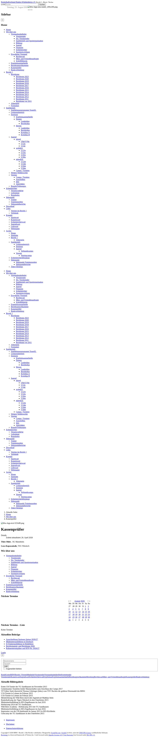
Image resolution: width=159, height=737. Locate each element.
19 (76, 614)
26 (76, 617)
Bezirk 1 (9, 72)
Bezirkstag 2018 (22, 83)
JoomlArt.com (55, 733)
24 (70, 617)
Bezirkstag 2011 (22, 99)
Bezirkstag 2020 (22, 79)
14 (83, 612)
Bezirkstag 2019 (22, 81)
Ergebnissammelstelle (19, 63)
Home (8, 30)
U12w (23, 150)
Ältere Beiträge (17, 267)
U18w (23, 157)
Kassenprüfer (16, 68)
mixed (18, 139)
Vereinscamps (26, 255)
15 (86, 612)
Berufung (90, 677)
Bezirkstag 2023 (22, 77)
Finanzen (19, 47)
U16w (23, 155)
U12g (23, 144)
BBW (12, 675)
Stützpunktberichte (18, 204)
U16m (23, 166)
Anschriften (20, 179)
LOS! (3, 4)
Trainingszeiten (17, 202)
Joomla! (64, 733)
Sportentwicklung (23, 52)
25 (73, 617)
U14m (23, 164)
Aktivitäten (20, 184)
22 (86, 614)
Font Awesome (68, 735)
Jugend (18, 45)
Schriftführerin (21, 61)
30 (89, 617)
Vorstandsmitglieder (18, 34)
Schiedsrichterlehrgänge (20, 258)
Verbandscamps (27, 251)
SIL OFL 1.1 (91, 735)
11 (73, 612)
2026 (83, 601)
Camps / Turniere (22, 170)
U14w (23, 153)
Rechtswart (20, 56)
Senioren (14, 115)
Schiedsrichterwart (18, 222)
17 (70, 614)
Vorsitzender (21, 36)
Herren (18, 126)
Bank (3, 675)
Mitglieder (31, 675)
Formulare (15, 106)
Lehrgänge (15, 193)
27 (79, 617)
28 (83, 617)
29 (86, 617)
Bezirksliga (25, 124)
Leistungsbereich (17, 112)
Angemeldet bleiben (13, 669)
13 (79, 612)
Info (17, 182)
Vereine (14, 175)
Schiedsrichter (21, 50)
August (77, 601)
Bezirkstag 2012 (22, 97)
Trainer (14, 200)
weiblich (19, 148)
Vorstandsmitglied (51, 675)
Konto (7, 675)
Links (8, 208)
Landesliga (25, 121)
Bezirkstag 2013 (22, 94)
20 (79, 614)
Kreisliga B (25, 135)
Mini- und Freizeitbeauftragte (27, 59)
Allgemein (15, 103)
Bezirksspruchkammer (19, 65)
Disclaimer (10, 724)
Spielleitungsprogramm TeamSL (23, 110)
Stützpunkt (10, 197)
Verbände (14, 213)
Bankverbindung (17, 70)
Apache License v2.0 (56, 735)
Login (3, 653)
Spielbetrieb (10, 108)
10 (70, 612)
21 (83, 614)
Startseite (14, 235)
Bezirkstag (15, 74)
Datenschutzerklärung (14, 728)
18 (73, 614)
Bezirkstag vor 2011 (24, 101)
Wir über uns (11, 32)
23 (89, 614)
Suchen (42, 4)
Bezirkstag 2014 (22, 92)
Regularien (15, 195)
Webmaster (15, 229)
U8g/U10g (25, 141)
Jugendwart (15, 224)
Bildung (19, 43)
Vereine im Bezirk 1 (19, 211)
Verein (24, 675)
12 (76, 612)
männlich (19, 159)
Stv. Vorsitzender (22, 39)
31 (70, 620)
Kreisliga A (25, 132)
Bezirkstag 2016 (22, 88)
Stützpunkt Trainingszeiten (26, 262)
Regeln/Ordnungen (18, 186)
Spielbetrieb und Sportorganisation (29, 41)
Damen (19, 119)
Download (10, 206)
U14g (23, 146)
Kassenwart (15, 220)
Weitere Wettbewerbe (19, 173)
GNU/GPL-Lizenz (85, 733)
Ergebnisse (48, 677)
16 (89, 612)
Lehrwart (14, 226)
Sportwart (15, 217)
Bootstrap (4, 735)
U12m (23, 162)
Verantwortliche (17, 191)
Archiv (8, 231)
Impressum (10, 720)
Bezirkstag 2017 (22, 85)
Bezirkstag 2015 (22, 90)
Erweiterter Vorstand (19, 54)
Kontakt (9, 215)
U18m (23, 168)
